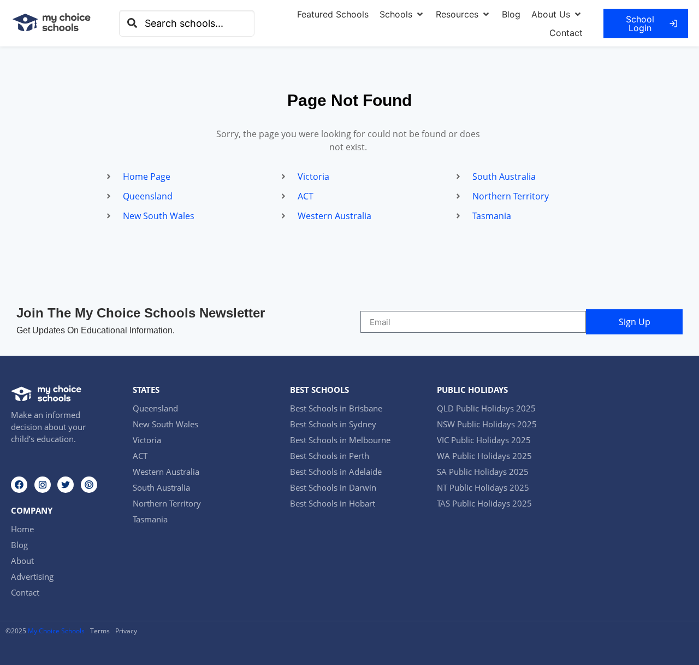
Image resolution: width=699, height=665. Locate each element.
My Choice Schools (56, 630)
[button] (402, 14)
